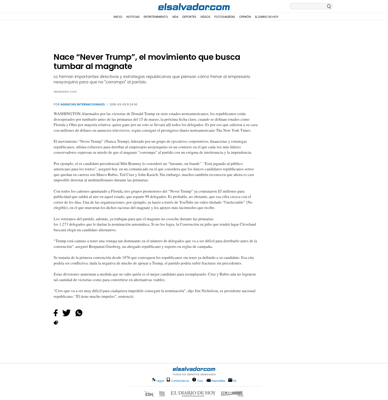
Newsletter (218, 381)
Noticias (133, 17)
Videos (205, 17)
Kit (234, 380)
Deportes (189, 17)
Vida (175, 17)
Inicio (118, 17)
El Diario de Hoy (266, 17)
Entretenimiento (156, 17)
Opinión (245, 17)
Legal (160, 381)
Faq (200, 380)
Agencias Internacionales (82, 104)
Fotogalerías (224, 17)
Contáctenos (180, 381)
